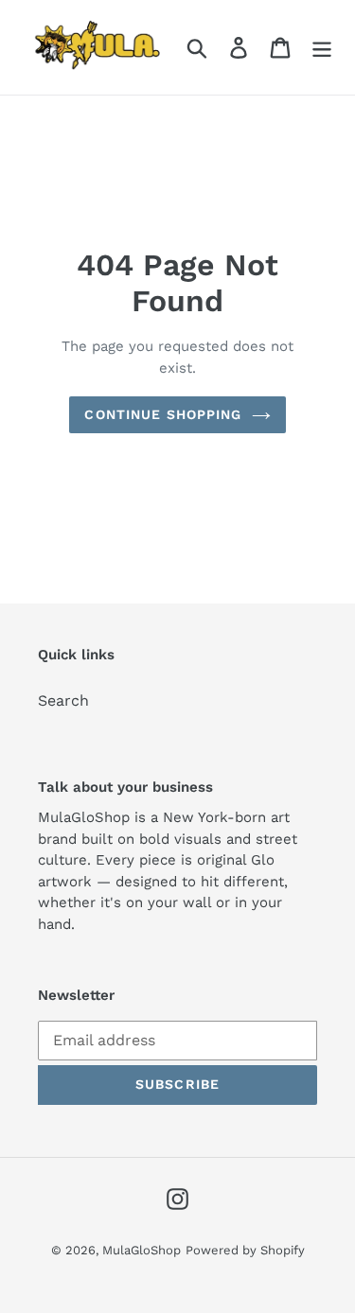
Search (63, 700)
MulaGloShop (141, 1250)
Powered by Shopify (245, 1250)
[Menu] (322, 47)
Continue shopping (162, 414)
